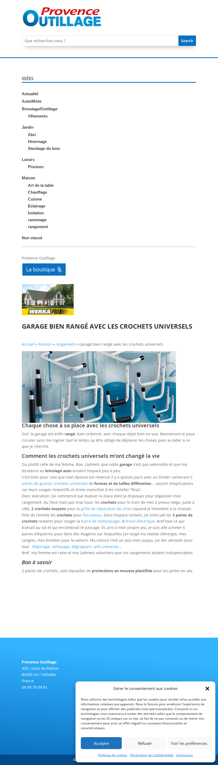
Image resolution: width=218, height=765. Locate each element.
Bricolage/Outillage (39, 109)
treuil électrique (140, 521)
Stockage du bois (44, 148)
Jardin (27, 127)
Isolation (36, 213)
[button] (207, 688)
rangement (38, 226)
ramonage (37, 220)
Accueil (28, 344)
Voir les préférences (189, 743)
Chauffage (37, 192)
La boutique (40, 269)
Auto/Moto (31, 101)
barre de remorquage (100, 521)
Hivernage (37, 141)
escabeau (93, 515)
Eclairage (36, 206)
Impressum (184, 755)
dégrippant (81, 546)
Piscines (36, 166)
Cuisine (35, 199)
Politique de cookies (112, 755)
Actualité (30, 94)
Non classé (32, 238)
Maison (28, 178)
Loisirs (28, 159)
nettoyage (60, 546)
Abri (32, 134)
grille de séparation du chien (106, 508)
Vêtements (38, 116)
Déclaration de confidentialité (152, 755)
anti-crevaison (106, 546)
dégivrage (41, 546)
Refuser (145, 743)
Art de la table (41, 185)
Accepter (101, 743)
